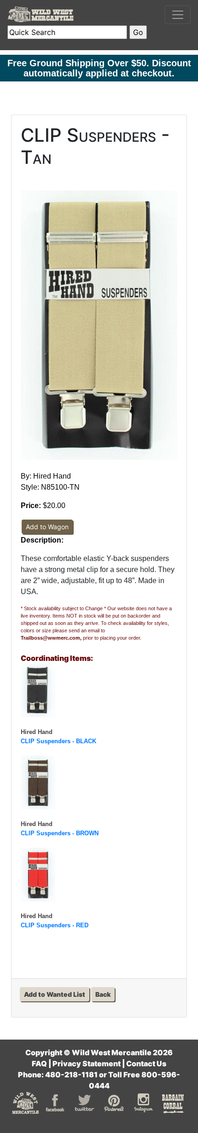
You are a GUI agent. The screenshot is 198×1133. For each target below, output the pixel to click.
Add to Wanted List (54, 994)
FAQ (39, 1063)
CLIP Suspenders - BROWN (60, 833)
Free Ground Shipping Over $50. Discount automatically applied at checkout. (99, 68)
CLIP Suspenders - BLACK (58, 741)
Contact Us (146, 1063)
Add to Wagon (47, 527)
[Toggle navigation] (178, 15)
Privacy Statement (86, 1063)
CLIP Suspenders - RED (54, 925)
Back (103, 994)
